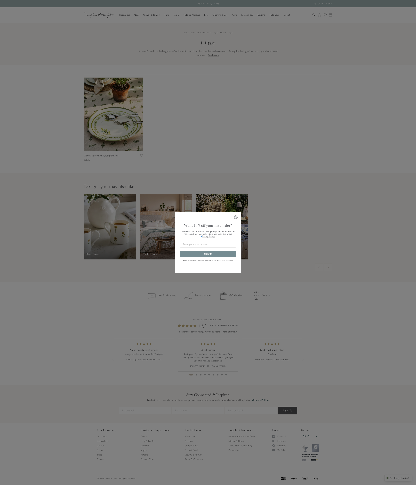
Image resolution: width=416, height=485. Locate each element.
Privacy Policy (208, 236)
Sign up (208, 253)
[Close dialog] (235, 217)
